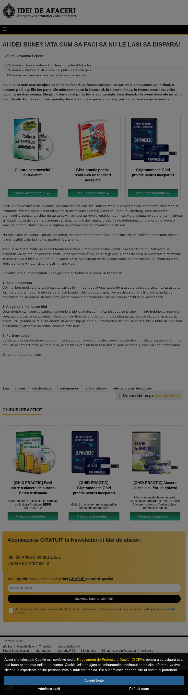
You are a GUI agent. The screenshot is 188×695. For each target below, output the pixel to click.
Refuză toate (139, 689)
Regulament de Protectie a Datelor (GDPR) (110, 659)
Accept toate (94, 680)
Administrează (49, 689)
